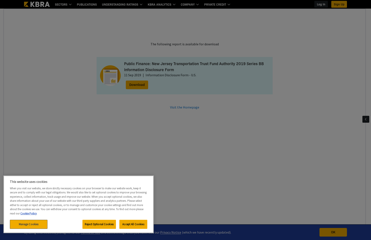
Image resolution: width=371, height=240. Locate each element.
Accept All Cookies (133, 224)
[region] (78, 204)
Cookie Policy (28, 213)
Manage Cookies (29, 224)
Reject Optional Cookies (99, 224)
